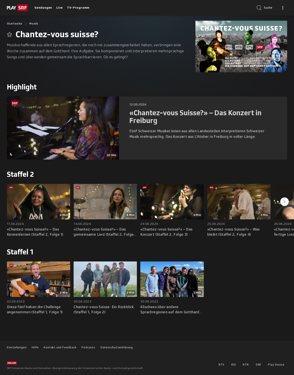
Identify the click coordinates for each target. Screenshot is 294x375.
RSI (233, 364)
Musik (33, 23)
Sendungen (43, 7)
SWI (258, 364)
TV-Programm (78, 7)
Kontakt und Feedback (60, 347)
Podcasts (88, 347)
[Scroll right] (284, 201)
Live (59, 7)
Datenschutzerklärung (117, 347)
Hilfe (35, 347)
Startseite (14, 23)
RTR (246, 364)
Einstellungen (16, 347)
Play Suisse (276, 364)
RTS (221, 364)
